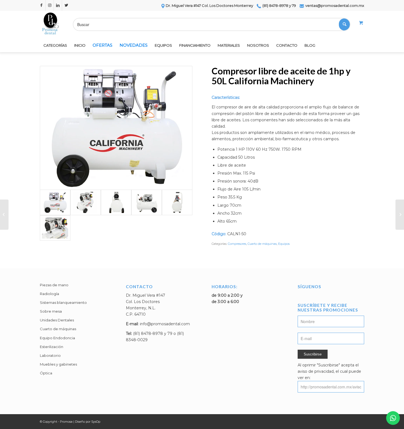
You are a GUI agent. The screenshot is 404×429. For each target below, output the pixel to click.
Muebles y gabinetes (58, 364)
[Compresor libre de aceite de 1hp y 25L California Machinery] (399, 215)
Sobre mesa (51, 311)
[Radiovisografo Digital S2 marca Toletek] (4, 215)
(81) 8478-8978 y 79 (279, 5)
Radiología (49, 293)
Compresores (237, 244)
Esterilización (51, 346)
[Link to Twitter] (66, 5)
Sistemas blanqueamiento (63, 302)
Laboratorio (50, 355)
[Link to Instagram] (50, 5)
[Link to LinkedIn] (58, 5)
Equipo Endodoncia (57, 338)
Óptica (46, 373)
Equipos (284, 244)
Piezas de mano (54, 285)
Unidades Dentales (57, 320)
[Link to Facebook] (41, 5)
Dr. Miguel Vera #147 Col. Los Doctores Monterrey (209, 5)
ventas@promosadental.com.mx (334, 5)
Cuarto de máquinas (262, 244)
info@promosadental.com (165, 323)
